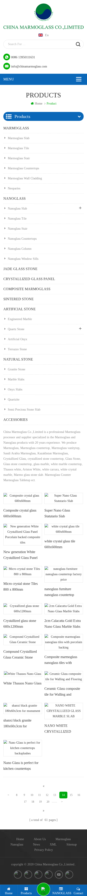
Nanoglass (16, 844)
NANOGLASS (14, 198)
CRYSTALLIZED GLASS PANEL (29, 279)
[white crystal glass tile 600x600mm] (63, 529)
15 (71, 795)
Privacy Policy (43, 850)
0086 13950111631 (23, 57)
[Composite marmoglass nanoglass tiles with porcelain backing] (63, 642)
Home (20, 839)
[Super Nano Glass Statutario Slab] (63, 498)
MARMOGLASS (16, 128)
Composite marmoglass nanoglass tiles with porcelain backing (60, 661)
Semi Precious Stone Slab (24, 409)
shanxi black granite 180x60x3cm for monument (17, 724)
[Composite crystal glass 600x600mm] (22, 498)
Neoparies (14, 188)
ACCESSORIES (15, 420)
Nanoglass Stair (17, 228)
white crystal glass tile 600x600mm (59, 544)
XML (53, 844)
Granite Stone (16, 369)
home (38, 103)
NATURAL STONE (18, 359)
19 (40, 801)
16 (78, 795)
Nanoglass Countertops (22, 238)
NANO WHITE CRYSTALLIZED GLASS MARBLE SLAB (63, 729)
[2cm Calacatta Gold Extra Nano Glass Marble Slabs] (63, 608)
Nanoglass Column (19, 248)
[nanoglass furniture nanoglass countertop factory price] (63, 574)
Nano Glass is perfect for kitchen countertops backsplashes (20, 766)
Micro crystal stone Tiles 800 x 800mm (20, 586)
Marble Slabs (16, 379)
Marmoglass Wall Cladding (25, 178)
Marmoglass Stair (19, 158)
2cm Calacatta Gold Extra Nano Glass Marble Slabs (62, 623)
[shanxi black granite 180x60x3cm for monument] (22, 708)
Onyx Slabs (15, 389)
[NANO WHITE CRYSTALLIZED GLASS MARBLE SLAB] (63, 711)
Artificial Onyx (17, 339)
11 (39, 795)
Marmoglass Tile (18, 148)
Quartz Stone (16, 329)
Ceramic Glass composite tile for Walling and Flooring (62, 692)
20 (48, 801)
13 (54, 795)
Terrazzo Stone (17, 349)
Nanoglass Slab (17, 208)
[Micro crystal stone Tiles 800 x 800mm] (22, 571)
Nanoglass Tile (17, 218)
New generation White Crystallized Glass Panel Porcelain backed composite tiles (20, 556)
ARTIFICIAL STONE (19, 309)
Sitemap (71, 844)
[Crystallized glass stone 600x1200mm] (22, 608)
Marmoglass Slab (18, 138)
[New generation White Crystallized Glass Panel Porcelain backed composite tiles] (22, 535)
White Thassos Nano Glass (22, 683)
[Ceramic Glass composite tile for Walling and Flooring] (63, 676)
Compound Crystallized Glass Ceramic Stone (20, 654)
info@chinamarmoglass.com (29, 66)
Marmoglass (63, 839)
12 (47, 795)
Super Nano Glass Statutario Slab (57, 513)
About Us (40, 839)
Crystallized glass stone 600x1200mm (19, 623)
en (47, 35)
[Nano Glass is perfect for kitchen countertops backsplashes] (22, 748)
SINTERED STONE (18, 299)
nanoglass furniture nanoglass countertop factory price (59, 593)
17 (25, 801)
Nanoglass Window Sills (23, 258)
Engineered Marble (20, 319)
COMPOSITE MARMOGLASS (26, 289)
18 (32, 801)
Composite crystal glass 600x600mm (19, 513)
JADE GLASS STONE (20, 269)
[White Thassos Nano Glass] (22, 674)
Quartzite (13, 399)
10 (32, 795)
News (36, 844)
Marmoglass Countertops (23, 168)
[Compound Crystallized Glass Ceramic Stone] (22, 639)
